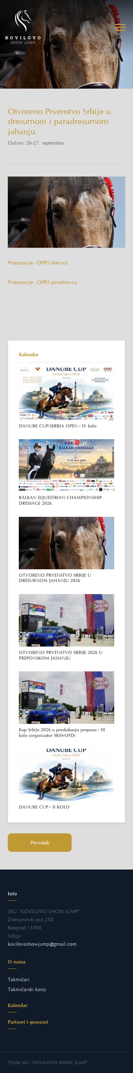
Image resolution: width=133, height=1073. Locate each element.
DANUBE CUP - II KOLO (44, 807)
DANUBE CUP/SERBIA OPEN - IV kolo (57, 426)
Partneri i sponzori (28, 1022)
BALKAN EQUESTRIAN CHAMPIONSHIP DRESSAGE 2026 (60, 500)
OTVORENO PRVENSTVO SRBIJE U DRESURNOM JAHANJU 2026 (55, 578)
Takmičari (18, 980)
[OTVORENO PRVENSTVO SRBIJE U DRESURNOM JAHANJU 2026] (66, 543)
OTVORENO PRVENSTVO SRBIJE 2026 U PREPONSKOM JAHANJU (60, 655)
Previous (23, 234)
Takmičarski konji (27, 990)
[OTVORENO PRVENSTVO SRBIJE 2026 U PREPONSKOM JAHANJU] (66, 620)
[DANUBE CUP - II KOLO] (66, 775)
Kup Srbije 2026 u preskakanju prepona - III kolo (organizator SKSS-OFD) (62, 732)
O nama (17, 962)
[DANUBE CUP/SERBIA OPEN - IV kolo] (66, 394)
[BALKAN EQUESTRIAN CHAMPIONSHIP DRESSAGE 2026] (66, 465)
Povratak (40, 842)
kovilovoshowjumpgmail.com (42, 944)
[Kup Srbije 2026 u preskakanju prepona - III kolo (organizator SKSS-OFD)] (66, 697)
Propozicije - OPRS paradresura (42, 282)
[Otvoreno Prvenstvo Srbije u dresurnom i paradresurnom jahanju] (66, 212)
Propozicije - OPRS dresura (37, 262)
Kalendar (17, 1005)
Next (37, 234)
